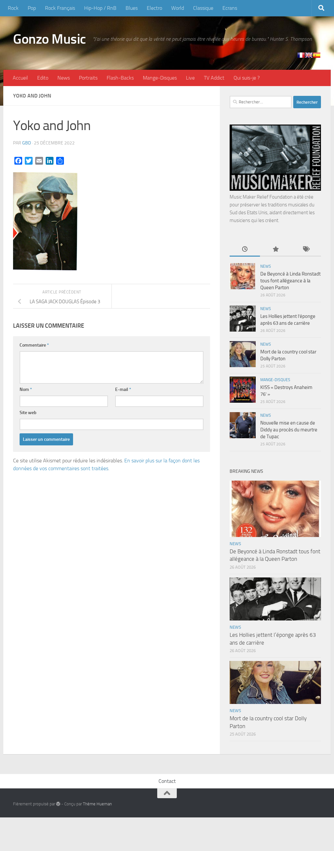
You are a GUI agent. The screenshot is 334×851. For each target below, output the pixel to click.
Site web (28, 412)
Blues (132, 8)
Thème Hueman (97, 803)
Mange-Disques (160, 78)
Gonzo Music (49, 39)
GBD (26, 143)
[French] (301, 55)
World (177, 8)
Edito (42, 78)
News (63, 78)
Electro (154, 8)
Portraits (88, 78)
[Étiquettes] (306, 250)
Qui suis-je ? (247, 78)
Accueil (20, 78)
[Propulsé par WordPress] (58, 804)
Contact (167, 781)
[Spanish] (316, 55)
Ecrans (229, 8)
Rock (13, 8)
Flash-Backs (120, 78)
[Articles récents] (245, 250)
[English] (308, 55)
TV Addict (214, 78)
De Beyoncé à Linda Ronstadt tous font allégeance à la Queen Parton (290, 281)
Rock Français (60, 8)
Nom (26, 389)
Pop (32, 8)
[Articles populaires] (275, 250)
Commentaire (34, 345)
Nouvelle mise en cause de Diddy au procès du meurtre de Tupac (288, 430)
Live (190, 78)
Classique (203, 8)
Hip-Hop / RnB (100, 8)
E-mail (123, 389)
